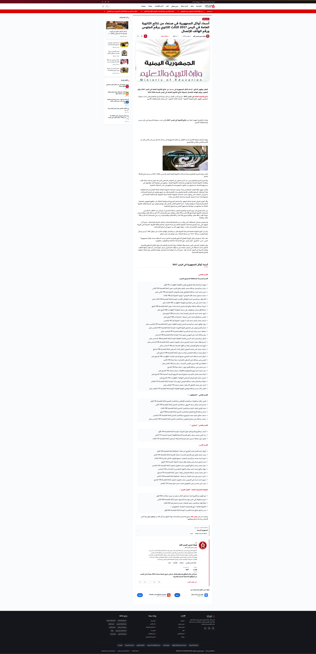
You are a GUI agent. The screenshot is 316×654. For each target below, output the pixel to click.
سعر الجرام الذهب (122, 620)
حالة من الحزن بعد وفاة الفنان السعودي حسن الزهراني (135, 11)
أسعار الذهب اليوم (111, 620)
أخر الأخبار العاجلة (150, 627)
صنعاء (171, 89)
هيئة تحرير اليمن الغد (199, 36)
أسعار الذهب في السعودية (108, 651)
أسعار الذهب (112, 627)
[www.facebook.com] (154, 582)
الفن (167, 6)
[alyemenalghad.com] (145, 582)
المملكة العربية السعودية (201, 533)
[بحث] (103, 6)
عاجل (192, 6)
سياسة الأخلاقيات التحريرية (154, 645)
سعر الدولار (111, 624)
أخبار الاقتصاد (159, 6)
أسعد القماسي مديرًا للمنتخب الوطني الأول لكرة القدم (172, 11)
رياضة (150, 6)
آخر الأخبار (152, 624)
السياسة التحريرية (150, 637)
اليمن (191, 533)
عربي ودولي (174, 6)
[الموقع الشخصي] (140, 582)
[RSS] (102, 2)
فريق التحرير (166, 645)
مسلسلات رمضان (122, 627)
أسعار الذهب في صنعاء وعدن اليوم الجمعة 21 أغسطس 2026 (113, 70)
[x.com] (159, 582)
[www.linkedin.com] (149, 582)
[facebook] (108, 2)
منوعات (143, 6)
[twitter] (105, 2)
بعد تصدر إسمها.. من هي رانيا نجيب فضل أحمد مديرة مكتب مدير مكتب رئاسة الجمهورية (118, 101)
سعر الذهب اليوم (122, 634)
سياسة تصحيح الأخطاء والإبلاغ (179, 645)
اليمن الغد (194, 516)
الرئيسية (199, 6)
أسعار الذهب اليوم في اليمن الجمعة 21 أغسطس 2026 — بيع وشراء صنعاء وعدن (118, 33)
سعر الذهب (113, 634)
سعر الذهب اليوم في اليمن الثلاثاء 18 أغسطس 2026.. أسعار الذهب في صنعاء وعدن (118, 117)
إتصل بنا (153, 630)
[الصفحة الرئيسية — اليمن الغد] (210, 6)
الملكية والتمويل (140, 645)
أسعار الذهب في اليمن (121, 630)
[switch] (107, 6)
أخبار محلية (184, 6)
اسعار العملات (151, 634)
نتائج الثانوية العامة (201, 96)
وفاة (112, 630)
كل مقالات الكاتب (191, 582)
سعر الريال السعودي (121, 624)
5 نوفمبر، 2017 (187, 36)
